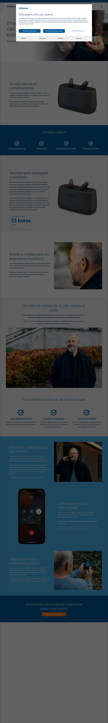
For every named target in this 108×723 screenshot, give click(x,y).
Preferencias (42, 38)
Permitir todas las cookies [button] (54, 31)
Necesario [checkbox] (23, 38)
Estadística (60, 38)
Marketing (78, 38)
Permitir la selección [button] (29, 31)
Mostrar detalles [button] (78, 31)
